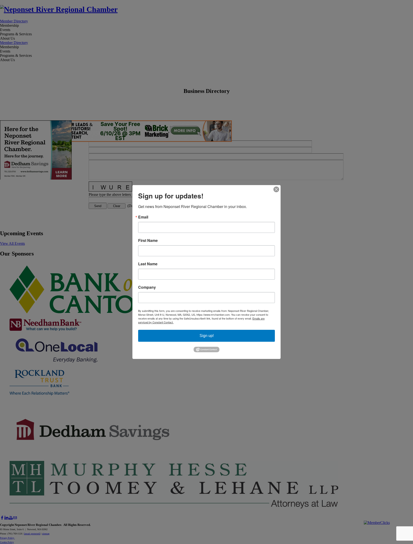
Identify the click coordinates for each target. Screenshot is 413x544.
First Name (148, 240)
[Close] (276, 189)
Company (147, 287)
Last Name (148, 264)
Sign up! (207, 336)
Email (143, 217)
